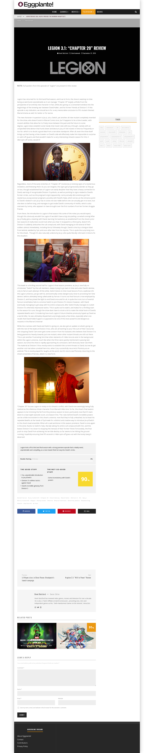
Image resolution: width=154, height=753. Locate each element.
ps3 (101, 141)
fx (80, 498)
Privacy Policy (22, 746)
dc (117, 128)
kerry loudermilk (23, 500)
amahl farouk (22, 498)
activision (110, 128)
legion (33, 500)
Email (19, 698)
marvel (50, 500)
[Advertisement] (56, 541)
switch (20, 503)
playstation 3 (116, 137)
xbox (109, 146)
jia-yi (85, 498)
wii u (102, 146)
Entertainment (75, 53)
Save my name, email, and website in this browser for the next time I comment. (43, 708)
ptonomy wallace (74, 500)
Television (87, 12)
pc (130, 132)
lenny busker (42, 500)
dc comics (125, 128)
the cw (122, 141)
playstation (104, 137)
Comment (20, 668)
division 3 (75, 498)
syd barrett (28, 503)
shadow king (86, 500)
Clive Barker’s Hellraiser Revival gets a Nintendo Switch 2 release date (51, 16)
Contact (20, 739)
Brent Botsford (63, 53)
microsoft (112, 132)
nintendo (122, 132)
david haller (66, 498)
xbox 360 (117, 146)
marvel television (61, 500)
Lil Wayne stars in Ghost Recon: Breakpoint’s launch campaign (38, 578)
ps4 (108, 141)
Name (19, 689)
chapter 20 (45, 498)
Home (54, 12)
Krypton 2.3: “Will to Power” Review (78, 576)
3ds (101, 128)
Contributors (22, 743)
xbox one (127, 146)
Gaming (63, 12)
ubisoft (130, 141)
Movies (75, 12)
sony (114, 141)
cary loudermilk (34, 498)
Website (60, 698)
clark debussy (55, 498)
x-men (36, 503)
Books (100, 12)
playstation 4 (128, 137)
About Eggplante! (24, 736)
